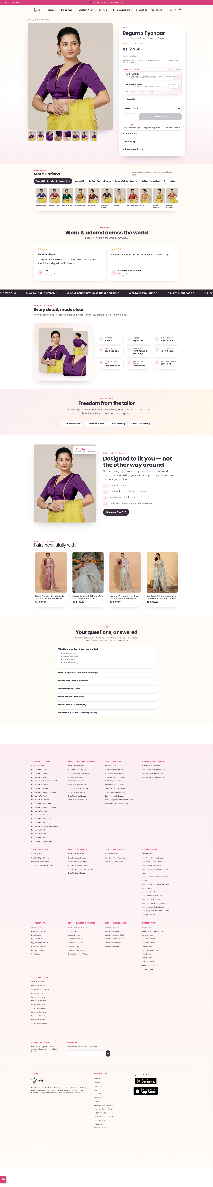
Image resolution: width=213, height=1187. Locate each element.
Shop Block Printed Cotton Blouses (154, 903)
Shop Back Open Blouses (40, 862)
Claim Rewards (99, 1120)
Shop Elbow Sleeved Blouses (78, 866)
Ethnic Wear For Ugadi (39, 796)
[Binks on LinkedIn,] (20, 2)
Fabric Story (129, 141)
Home (30, 20)
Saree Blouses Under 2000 (114, 935)
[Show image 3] (49, 136)
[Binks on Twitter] (9, 2)
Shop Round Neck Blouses (77, 796)
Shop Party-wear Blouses (114, 862)
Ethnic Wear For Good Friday (41, 819)
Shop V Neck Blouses (75, 777)
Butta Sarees (146, 954)
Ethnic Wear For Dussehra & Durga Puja (45, 781)
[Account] (175, 10)
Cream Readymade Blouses (115, 777)
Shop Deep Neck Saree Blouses (153, 773)
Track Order (157, 10)
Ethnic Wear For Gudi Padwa (41, 800)
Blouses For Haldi (74, 946)
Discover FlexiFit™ (116, 512)
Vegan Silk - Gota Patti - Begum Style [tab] (53, 181)
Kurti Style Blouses (37, 950)
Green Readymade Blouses (115, 792)
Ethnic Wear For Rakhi (39, 770)
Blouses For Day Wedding (77, 950)
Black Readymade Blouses (114, 773)
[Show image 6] (76, 136)
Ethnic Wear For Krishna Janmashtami (45, 826)
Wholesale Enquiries (101, 1128)
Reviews (97, 1101)
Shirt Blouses (36, 954)
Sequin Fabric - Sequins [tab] (126, 181)
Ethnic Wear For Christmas (40, 785)
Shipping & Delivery (133, 149)
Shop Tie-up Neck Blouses (77, 770)
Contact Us (141, 10)
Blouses (51, 10)
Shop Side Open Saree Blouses (42, 866)
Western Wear (86, 10)
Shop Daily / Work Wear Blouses (116, 858)
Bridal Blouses (73, 931)
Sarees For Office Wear (39, 1016)
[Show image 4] (58, 136)
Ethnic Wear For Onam (39, 773)
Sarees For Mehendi (38, 997)
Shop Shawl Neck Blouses (77, 781)
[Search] (171, 10)
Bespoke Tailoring (100, 1113)
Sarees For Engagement (40, 1023)
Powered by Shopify (66, 1153)
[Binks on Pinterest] (11, 2)
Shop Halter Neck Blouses (77, 785)
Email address (75, 1050)
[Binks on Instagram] (14, 2)
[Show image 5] (67, 136)
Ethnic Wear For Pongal (39, 811)
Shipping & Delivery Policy (103, 1109)
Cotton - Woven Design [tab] (100, 181)
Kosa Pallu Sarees (148, 962)
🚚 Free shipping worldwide (106, 2)
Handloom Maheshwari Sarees (153, 931)
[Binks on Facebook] (6, 2)
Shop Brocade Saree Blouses (152, 896)
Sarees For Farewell (38, 986)
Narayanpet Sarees (149, 965)
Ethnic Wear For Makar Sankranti (42, 804)
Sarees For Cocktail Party (40, 990)
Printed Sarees (147, 946)
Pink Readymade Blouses (114, 770)
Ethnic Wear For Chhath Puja (41, 841)
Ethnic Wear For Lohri (38, 834)
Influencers (98, 1124)
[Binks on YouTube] (17, 2)
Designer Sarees (147, 935)
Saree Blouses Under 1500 (114, 931)
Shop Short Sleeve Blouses (77, 862)
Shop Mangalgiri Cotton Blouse (153, 907)
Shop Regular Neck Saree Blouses (154, 770)
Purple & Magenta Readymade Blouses (119, 800)
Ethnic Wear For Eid (38, 830)
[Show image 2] (40, 136)
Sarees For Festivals (38, 1020)
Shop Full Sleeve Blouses (77, 873)
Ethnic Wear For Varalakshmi (41, 815)
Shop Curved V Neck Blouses (78, 788)
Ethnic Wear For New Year (40, 788)
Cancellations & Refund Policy (104, 1105)
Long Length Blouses (38, 946)
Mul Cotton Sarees (148, 939)
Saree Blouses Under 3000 (114, 943)
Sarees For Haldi (37, 993)
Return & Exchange (122, 10)
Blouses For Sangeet (75, 943)
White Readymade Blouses (114, 785)
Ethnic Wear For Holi (38, 822)
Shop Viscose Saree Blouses (152, 862)
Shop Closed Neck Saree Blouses (153, 777)
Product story (130, 133)
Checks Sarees (147, 958)
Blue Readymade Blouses (114, 781)
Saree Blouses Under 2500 (114, 939)
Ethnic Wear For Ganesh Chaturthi (43, 792)
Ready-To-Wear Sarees (150, 950)
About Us (97, 1083)
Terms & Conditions (101, 1094)
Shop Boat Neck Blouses (76, 792)
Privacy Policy (98, 1098)
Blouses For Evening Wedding (78, 954)
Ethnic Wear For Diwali (39, 777)
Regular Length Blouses (39, 943)
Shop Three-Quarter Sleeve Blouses (80, 869)
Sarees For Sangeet (38, 1005)
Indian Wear (67, 10)
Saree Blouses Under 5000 (114, 946)
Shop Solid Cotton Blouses (151, 899)
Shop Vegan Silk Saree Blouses (153, 858)
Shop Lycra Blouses (149, 915)
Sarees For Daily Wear (39, 1012)
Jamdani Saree (147, 969)
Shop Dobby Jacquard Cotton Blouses (155, 911)
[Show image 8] (94, 136)
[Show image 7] (85, 136)
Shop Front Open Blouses (40, 858)
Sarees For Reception (38, 1001)
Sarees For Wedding (38, 1008)
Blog (95, 1090)
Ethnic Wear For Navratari (40, 838)
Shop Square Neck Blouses (77, 800)
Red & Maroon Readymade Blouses (117, 804)
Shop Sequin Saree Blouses (151, 866)
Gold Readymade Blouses (114, 796)
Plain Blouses (36, 935)
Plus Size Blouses (37, 939)
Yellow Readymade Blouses (115, 788)
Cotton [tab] (172, 181)
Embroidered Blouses (38, 931)
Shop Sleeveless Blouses (77, 858)
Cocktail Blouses (74, 935)
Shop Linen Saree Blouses (151, 892)
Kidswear (103, 10)
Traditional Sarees (148, 943)
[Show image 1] (32, 136)
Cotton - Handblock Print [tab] (153, 181)
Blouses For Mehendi (75, 939)
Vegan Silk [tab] (79, 181)
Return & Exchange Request (104, 1117)
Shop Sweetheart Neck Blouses (79, 773)
